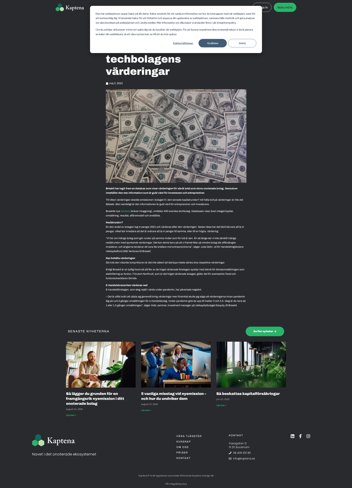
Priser (182, 452)
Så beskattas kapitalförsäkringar (248, 394)
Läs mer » (71, 415)
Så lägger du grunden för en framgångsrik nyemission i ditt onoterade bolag (95, 399)
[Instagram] (308, 436)
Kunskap (183, 441)
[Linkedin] (292, 436)
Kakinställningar (183, 43)
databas (125, 211)
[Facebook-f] (300, 436)
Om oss (182, 447)
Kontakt (183, 458)
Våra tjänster (189, 436)
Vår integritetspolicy (176, 483)
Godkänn (212, 43)
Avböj (242, 43)
